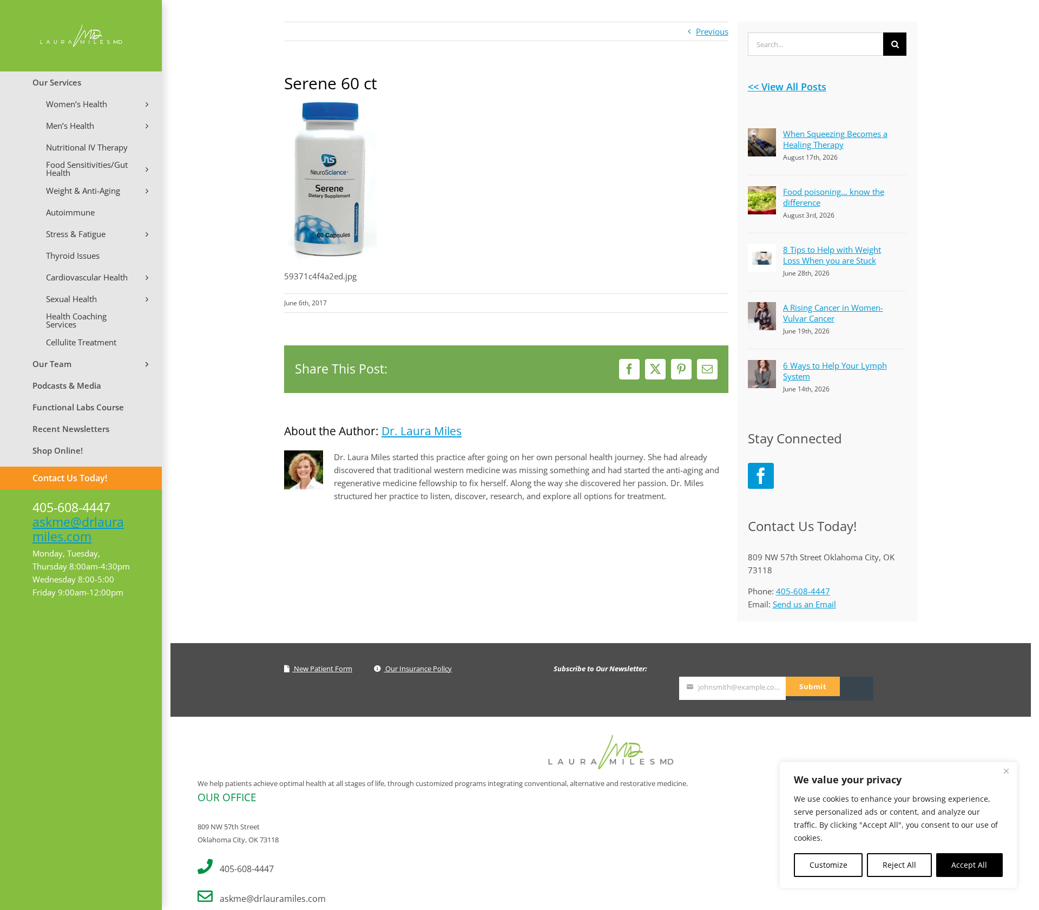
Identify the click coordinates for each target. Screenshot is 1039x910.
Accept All (969, 865)
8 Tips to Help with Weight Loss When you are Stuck (832, 255)
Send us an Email (804, 604)
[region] (898, 825)
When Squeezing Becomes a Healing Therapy (835, 139)
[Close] (1005, 770)
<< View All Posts (787, 86)
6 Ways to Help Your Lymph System (835, 371)
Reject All (899, 865)
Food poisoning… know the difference (833, 197)
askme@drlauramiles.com (78, 529)
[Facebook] (761, 476)
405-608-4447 (803, 591)
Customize (828, 865)
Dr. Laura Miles (422, 430)
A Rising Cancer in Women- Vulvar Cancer (833, 313)
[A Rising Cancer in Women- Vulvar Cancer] (762, 308)
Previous (712, 31)
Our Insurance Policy (418, 668)
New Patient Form (322, 668)
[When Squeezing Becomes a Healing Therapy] (762, 134)
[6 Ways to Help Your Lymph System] (762, 366)
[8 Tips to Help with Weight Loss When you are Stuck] (762, 250)
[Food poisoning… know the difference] (762, 192)
